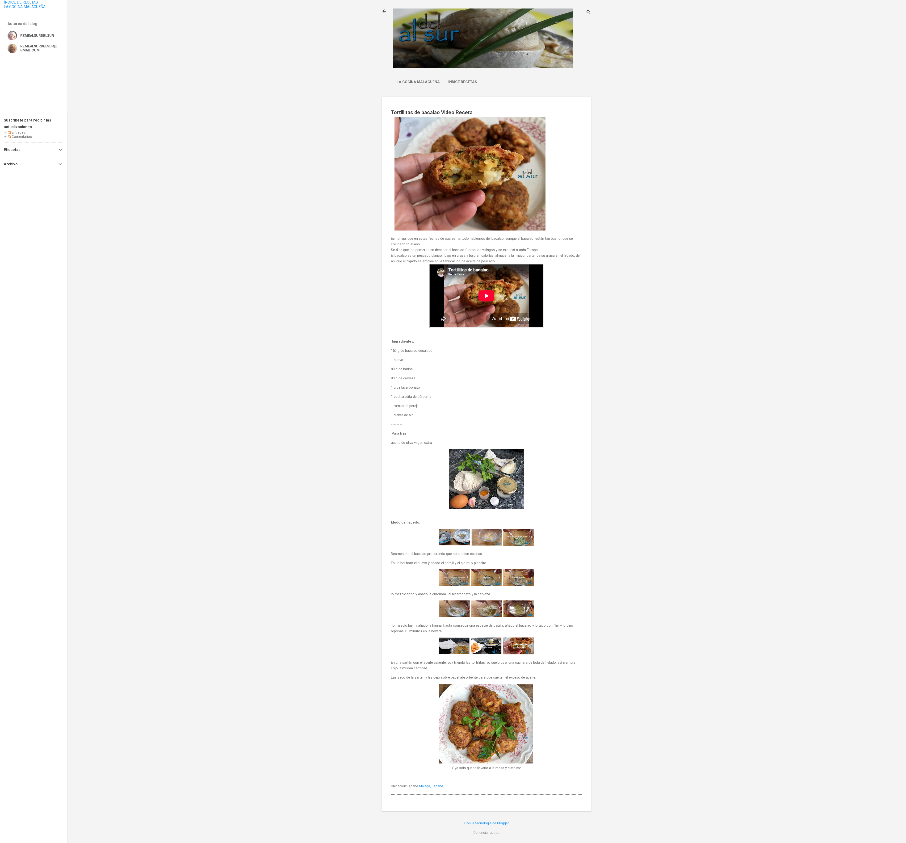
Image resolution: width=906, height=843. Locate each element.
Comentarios (21, 136)
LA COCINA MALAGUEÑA (25, 6)
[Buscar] (588, 13)
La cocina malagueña (418, 82)
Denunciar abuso (486, 832)
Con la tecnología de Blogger (486, 823)
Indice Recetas (462, 82)
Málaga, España (431, 786)
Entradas (18, 132)
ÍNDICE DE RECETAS (21, 2)
